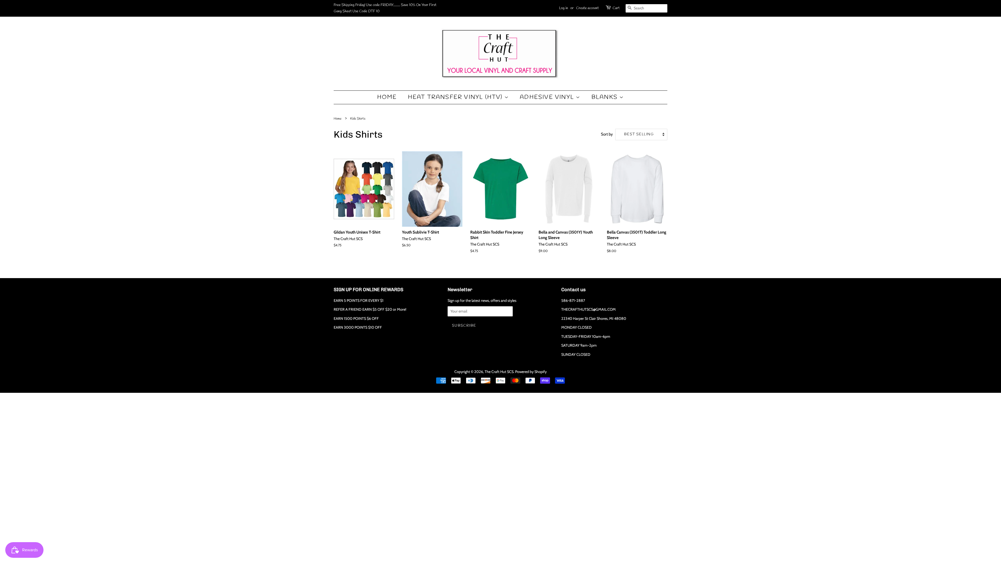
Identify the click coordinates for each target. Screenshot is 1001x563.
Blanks (605, 97)
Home (387, 97)
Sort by (607, 134)
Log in (563, 8)
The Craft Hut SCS (499, 371)
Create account (587, 8)
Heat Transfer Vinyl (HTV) (456, 97)
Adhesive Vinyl (548, 97)
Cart (616, 8)
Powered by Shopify (531, 371)
